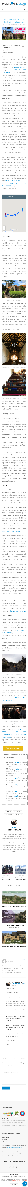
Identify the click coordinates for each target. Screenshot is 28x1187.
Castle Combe (8, 52)
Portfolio (4, 1139)
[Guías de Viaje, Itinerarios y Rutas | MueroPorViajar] (14, 4)
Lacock (5, 50)
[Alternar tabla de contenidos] (22, 45)
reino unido (9, 814)
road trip (19, 814)
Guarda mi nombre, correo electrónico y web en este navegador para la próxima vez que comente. (14, 1065)
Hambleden (7, 48)
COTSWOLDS (14, 17)
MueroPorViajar (14, 830)
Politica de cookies (5, 1155)
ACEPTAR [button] (14, 1184)
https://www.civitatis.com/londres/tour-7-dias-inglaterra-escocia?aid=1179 (16, 1027)
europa (9, 811)
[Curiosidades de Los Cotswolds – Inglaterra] (14, 897)
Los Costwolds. (19, 67)
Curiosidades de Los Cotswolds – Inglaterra (14, 906)
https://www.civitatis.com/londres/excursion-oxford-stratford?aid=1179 (16, 1018)
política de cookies (16, 1180)
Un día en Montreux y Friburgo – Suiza (20, 878)
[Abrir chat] (24, 1183)
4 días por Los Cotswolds (17, 611)
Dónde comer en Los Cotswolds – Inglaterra (14, 946)
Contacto (4, 1141)
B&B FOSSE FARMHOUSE (11, 531)
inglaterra (17, 811)
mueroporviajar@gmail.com (14, 1147)
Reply (24, 959)
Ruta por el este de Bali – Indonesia (7, 878)
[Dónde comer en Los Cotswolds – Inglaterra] (14, 937)
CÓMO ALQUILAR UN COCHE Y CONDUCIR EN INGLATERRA (14, 183)
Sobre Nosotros (6, 1137)
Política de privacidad (14, 1155)
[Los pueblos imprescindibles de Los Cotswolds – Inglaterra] (14, 916)
